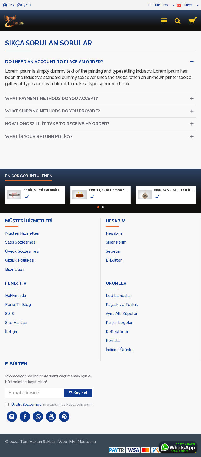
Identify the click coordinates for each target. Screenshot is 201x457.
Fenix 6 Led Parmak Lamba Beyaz (43, 190)
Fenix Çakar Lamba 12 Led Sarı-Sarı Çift (109, 190)
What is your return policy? (39, 136)
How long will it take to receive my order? (57, 123)
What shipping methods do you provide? (52, 111)
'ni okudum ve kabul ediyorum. (52, 404)
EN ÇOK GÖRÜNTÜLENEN (28, 176)
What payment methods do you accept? (51, 98)
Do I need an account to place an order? (54, 61)
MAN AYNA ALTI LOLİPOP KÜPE (174, 190)
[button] (98, 207)
